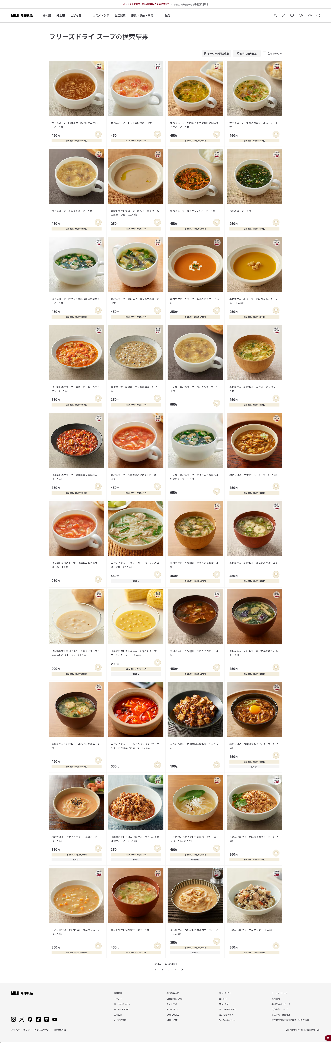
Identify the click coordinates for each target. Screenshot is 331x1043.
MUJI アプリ (225, 993)
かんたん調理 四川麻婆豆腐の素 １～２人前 (194, 746)
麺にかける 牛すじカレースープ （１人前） (254, 475)
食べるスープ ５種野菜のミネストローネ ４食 (135, 476)
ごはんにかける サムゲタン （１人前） (251, 929)
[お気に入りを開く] (292, 15)
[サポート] (318, 15)
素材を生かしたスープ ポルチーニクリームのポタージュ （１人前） (135, 212)
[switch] (98, 134)
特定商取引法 (60, 1029)
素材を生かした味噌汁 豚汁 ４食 (130, 929)
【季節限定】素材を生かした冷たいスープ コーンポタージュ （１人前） (135, 653)
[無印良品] (22, 993)
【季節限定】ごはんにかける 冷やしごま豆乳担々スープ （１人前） (135, 838)
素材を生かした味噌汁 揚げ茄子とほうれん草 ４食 (253, 653)
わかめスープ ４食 (240, 211)
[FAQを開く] (310, 15)
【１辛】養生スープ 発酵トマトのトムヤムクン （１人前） (76, 389)
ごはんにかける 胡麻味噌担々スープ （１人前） (254, 838)
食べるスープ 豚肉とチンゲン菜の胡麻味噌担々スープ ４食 (194, 124)
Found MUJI (172, 1009)
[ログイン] (284, 15)
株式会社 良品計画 (281, 1014)
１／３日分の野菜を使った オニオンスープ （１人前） (77, 931)
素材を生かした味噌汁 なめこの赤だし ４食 (194, 653)
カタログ (223, 998)
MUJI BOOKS (173, 1014)
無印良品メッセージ (281, 1003)
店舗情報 (118, 993)
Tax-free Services (227, 1020)
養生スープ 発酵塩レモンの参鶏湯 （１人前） (134, 389)
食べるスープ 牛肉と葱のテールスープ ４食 (253, 124)
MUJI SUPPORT (121, 1009)
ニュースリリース (280, 993)
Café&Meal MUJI (174, 998)
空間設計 (118, 1014)
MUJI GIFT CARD (227, 1009)
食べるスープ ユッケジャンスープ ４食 (192, 211)
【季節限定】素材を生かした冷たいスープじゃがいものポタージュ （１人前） (76, 653)
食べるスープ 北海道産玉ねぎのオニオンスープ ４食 (76, 124)
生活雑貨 (120, 15)
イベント (118, 998)
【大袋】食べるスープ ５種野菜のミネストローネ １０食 (76, 565)
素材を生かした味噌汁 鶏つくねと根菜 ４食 (76, 746)
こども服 (75, 15)
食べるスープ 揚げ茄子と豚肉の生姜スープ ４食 (136, 300)
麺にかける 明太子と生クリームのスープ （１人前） (76, 838)
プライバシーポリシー (21, 1029)
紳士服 (61, 15)
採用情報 (276, 998)
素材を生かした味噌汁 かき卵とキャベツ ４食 (253, 389)
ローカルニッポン (122, 1003)
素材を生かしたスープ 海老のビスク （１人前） (194, 300)
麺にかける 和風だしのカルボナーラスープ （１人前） (195, 931)
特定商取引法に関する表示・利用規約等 (290, 1020)
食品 (167, 15)
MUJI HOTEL (173, 1020)
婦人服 (47, 15)
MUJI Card (224, 1003)
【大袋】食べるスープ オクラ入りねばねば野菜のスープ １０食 (194, 476)
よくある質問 (120, 1020)
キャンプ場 (172, 1003)
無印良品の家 (173, 993)
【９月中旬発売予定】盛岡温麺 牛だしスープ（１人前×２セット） (194, 838)
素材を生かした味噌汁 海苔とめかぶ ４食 (253, 563)
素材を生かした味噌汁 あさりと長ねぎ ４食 (194, 565)
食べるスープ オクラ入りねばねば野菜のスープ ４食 (76, 300)
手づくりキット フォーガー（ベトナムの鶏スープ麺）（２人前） (135, 565)
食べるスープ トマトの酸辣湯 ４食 (131, 122)
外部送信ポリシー (42, 1029)
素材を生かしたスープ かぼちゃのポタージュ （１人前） (253, 300)
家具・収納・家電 (142, 15)
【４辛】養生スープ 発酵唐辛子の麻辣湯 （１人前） (76, 476)
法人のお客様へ (226, 1014)
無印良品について (280, 1009)
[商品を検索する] (275, 15)
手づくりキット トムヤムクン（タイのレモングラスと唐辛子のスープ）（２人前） (135, 746)
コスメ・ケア (101, 15)
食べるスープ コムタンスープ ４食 (72, 211)
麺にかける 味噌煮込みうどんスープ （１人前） (254, 746)
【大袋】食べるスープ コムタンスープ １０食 (194, 389)
